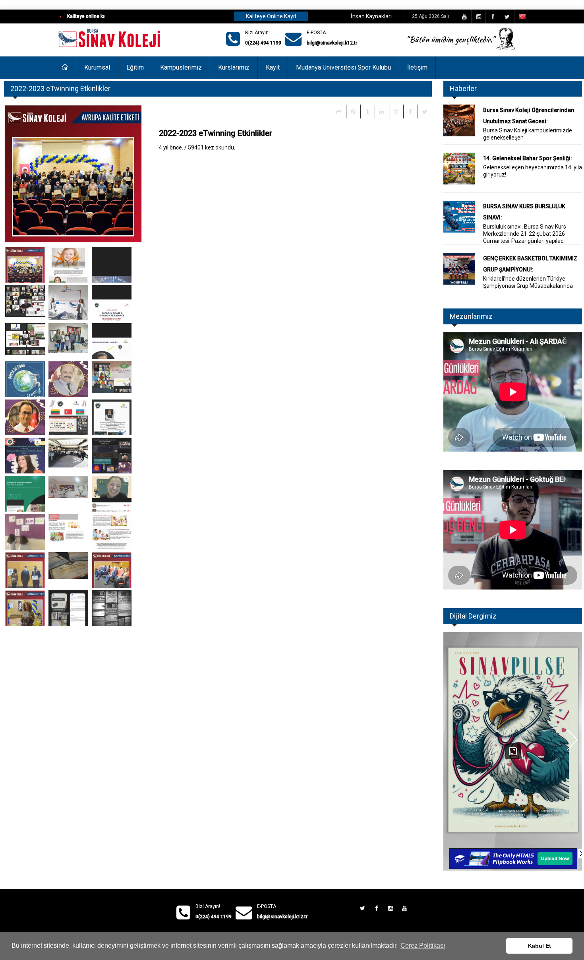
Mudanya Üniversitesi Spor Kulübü (343, 67)
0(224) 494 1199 (263, 43)
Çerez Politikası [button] (422, 945)
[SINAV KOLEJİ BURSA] (110, 38)
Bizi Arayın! (257, 32)
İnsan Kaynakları (371, 16)
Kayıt (273, 67)
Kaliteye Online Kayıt (271, 16)
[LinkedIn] (382, 111)
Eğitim (135, 67)
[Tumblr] (367, 111)
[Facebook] (410, 111)
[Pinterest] (353, 111)
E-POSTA (316, 32)
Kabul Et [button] (539, 946)
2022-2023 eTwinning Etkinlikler (215, 133)
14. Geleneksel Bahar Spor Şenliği (526, 158)
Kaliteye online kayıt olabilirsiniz (102, 16)
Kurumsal (97, 67)
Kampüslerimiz (181, 67)
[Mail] (339, 111)
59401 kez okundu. (211, 147)
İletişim (417, 67)
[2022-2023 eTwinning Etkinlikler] (25, 265)
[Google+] (396, 111)
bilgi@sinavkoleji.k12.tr (332, 43)
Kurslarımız (233, 67)
